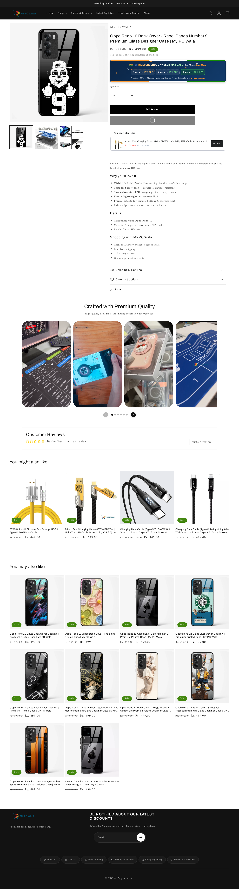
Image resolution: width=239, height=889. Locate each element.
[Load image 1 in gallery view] (21, 137)
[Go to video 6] (127, 415)
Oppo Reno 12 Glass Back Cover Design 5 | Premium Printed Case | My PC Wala (34, 635)
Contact (72, 860)
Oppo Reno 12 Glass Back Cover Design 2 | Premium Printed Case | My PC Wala (34, 709)
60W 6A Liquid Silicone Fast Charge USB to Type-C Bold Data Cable (34, 531)
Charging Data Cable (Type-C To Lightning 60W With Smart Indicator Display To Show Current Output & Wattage (202, 531)
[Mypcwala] (23, 816)
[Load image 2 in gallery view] (46, 137)
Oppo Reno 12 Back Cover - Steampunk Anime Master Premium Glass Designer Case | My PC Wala (91, 709)
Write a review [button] (201, 442)
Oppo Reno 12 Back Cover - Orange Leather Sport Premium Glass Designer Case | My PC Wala (35, 783)
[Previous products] (215, 133)
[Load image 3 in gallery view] (71, 137)
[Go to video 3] (118, 415)
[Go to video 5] (124, 415)
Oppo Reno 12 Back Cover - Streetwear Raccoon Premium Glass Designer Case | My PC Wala (201, 709)
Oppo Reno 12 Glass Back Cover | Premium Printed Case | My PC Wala (90, 635)
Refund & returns (124, 860)
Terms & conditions (185, 860)
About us (52, 860)
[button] (62, 13)
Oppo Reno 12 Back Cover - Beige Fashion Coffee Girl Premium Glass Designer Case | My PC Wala (147, 709)
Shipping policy (153, 860)
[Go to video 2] (115, 415)
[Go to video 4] (121, 415)
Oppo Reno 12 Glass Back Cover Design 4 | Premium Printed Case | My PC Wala (200, 635)
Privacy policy (95, 860)
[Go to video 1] (112, 415)
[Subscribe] (141, 837)
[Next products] (222, 133)
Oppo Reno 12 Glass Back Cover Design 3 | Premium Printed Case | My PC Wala (145, 635)
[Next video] (133, 414)
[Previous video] (105, 414)
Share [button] (118, 289)
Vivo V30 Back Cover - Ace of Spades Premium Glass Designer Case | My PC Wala (92, 783)
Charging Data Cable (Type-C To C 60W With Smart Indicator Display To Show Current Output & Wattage (145, 531)
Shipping (129, 55)
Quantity (115, 87)
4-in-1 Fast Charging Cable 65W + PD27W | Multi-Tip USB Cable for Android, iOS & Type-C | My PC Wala (167, 141)
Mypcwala (125, 878)
